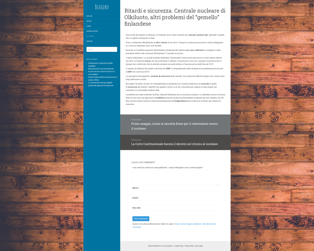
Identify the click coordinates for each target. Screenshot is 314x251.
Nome (135, 188)
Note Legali (199, 246)
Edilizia (89, 16)
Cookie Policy (179, 246)
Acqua (89, 21)
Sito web (136, 208)
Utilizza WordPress (154, 246)
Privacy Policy (189, 246)
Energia (89, 41)
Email (135, 198)
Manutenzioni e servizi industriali (101, 69)
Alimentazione (92, 31)
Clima (88, 26)
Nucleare (90, 36)
